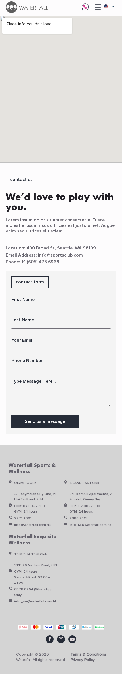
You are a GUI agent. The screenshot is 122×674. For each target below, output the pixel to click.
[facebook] (50, 639)
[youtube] (72, 639)
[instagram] (61, 639)
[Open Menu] (98, 7)
